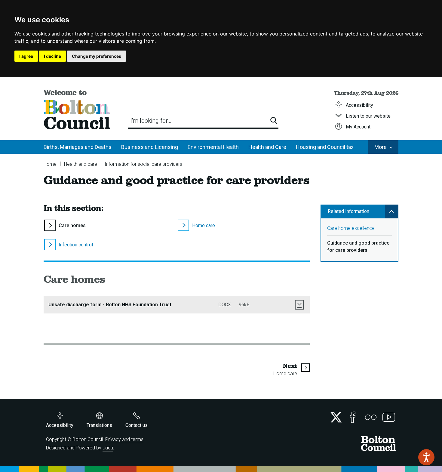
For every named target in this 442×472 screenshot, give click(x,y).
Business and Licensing (149, 147)
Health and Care (267, 147)
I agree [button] (26, 56)
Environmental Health (213, 147)
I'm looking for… (150, 120)
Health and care (80, 164)
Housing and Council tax (325, 147)
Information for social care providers (143, 164)
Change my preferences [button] (96, 56)
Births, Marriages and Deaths (78, 147)
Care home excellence (351, 228)
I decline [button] (52, 56)
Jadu (108, 448)
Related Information (348, 211)
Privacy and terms (124, 439)
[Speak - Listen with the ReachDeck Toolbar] (426, 457)
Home (50, 164)
